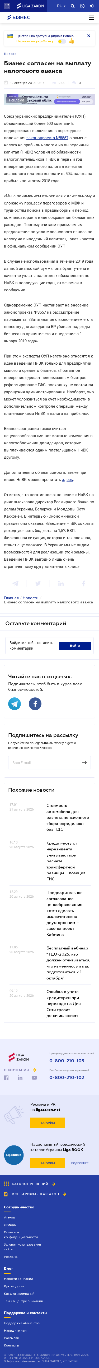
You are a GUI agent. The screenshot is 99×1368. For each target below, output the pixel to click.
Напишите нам (15, 1330)
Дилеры (10, 1225)
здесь (67, 479)
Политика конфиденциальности (21, 1234)
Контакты (11, 1345)
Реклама (10, 1257)
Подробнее (79, 1163)
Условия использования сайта (22, 1247)
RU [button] (59, 6)
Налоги (10, 54)
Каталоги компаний (19, 1293)
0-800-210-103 (66, 1061)
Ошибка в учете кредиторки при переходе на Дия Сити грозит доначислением (63, 1003)
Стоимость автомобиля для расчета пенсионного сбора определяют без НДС (67, 817)
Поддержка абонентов (22, 1323)
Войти (75, 645)
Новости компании (18, 1279)
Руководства (14, 1286)
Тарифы (47, 1123)
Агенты (10, 1217)
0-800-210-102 (66, 1077)
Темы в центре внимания (23, 1301)
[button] (7, 6)
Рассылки (11, 1338)
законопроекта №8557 (47, 137)
